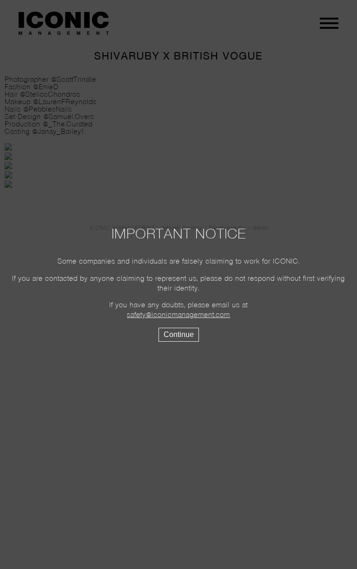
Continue (179, 334)
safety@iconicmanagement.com (178, 315)
